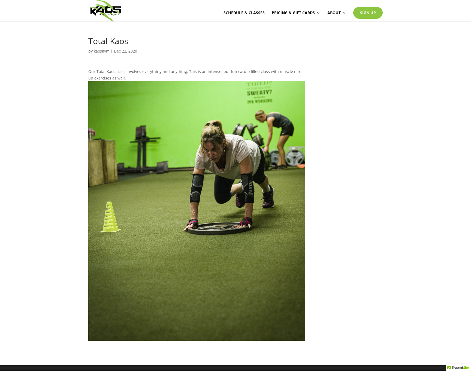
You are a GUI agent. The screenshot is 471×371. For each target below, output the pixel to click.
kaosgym (102, 51)
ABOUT (334, 13)
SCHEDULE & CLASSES (244, 13)
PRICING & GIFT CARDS (293, 13)
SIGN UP (368, 12)
